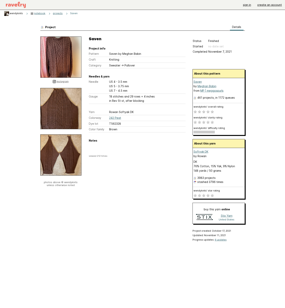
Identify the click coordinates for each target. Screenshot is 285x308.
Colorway (95, 117)
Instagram (63, 81)
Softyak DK (200, 151)
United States (226, 219)
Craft (92, 59)
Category (95, 65)
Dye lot (93, 123)
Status (197, 41)
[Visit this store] (204, 217)
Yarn (92, 112)
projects (58, 13)
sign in (247, 4)
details (236, 27)
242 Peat (115, 117)
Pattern (94, 53)
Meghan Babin (207, 86)
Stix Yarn (226, 215)
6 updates (221, 239)
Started (198, 46)
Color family (96, 129)
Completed (200, 51)
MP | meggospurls (212, 90)
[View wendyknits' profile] (6, 13)
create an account (269, 4)
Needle (93, 81)
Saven (74, 13)
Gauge (93, 96)
